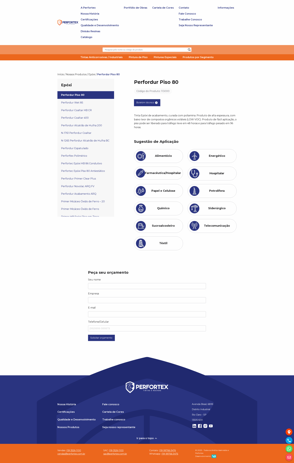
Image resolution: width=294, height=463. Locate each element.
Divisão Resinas (90, 31)
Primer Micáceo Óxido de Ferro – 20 (83, 201)
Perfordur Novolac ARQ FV (77, 186)
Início (60, 74)
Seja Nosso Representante (196, 25)
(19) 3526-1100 (73, 450)
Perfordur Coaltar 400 (75, 117)
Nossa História (90, 13)
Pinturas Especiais (165, 57)
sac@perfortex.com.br (115, 454)
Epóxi (92, 74)
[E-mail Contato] (289, 457)
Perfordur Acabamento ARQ (78, 193)
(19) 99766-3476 (167, 450)
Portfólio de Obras (135, 7)
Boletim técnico (145, 102)
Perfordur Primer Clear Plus (78, 178)
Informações (226, 7)
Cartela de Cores (163, 7)
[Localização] (289, 432)
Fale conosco (110, 404)
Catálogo (86, 37)
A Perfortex (88, 7)
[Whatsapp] (289, 448)
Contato (184, 7)
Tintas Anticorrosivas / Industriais (101, 57)
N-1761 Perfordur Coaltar (76, 132)
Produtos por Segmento (198, 57)
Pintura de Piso (138, 57)
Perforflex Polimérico (74, 155)
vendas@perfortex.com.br (71, 454)
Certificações (89, 19)
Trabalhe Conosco (190, 19)
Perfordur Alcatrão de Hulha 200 (81, 125)
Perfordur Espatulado (74, 148)
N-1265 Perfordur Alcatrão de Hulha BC (85, 140)
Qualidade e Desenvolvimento (100, 25)
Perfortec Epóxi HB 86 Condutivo (81, 163)
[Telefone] (289, 440)
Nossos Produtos (76, 74)
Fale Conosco (187, 13)
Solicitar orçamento (101, 337)
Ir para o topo (145, 438)
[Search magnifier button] (189, 50)
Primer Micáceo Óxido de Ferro (80, 209)
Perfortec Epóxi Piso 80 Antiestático (83, 171)
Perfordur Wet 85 (72, 102)
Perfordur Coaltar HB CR (76, 110)
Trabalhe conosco (113, 419)
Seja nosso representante (118, 427)
